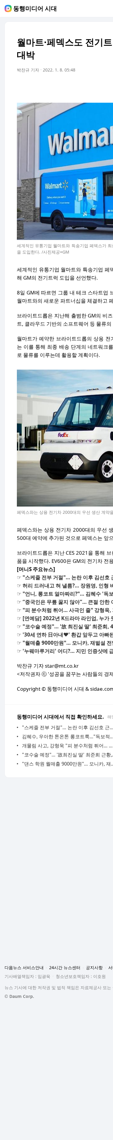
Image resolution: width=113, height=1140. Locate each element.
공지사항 (94, 967)
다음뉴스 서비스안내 (24, 967)
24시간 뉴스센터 (64, 967)
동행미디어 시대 (35, 8)
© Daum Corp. (19, 996)
